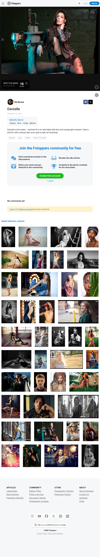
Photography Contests (39, 501)
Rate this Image (10, 83)
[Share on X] (90, 102)
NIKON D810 (16, 120)
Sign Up (94, 3)
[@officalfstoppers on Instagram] (32, 516)
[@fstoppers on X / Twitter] (53, 516)
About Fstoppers (86, 491)
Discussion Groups (37, 497)
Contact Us (84, 494)
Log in (51, 180)
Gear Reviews (12, 494)
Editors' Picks (35, 491)
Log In (85, 3)
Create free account (50, 175)
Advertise (83, 497)
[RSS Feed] (68, 516)
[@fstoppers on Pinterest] (61, 516)
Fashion (12, 138)
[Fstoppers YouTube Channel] (39, 516)
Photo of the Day (36, 494)
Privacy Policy (42, 533)
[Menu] (3, 3)
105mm (27, 138)
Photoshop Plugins (62, 494)
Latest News (11, 491)
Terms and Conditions (55, 533)
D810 (19, 138)
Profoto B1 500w (40, 138)
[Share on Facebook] (85, 102)
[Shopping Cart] (79, 3)
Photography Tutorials (63, 491)
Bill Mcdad (19, 102)
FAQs (81, 501)
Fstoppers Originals (14, 497)
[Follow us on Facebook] (46, 516)
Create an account (26, 209)
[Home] (14, 3)
